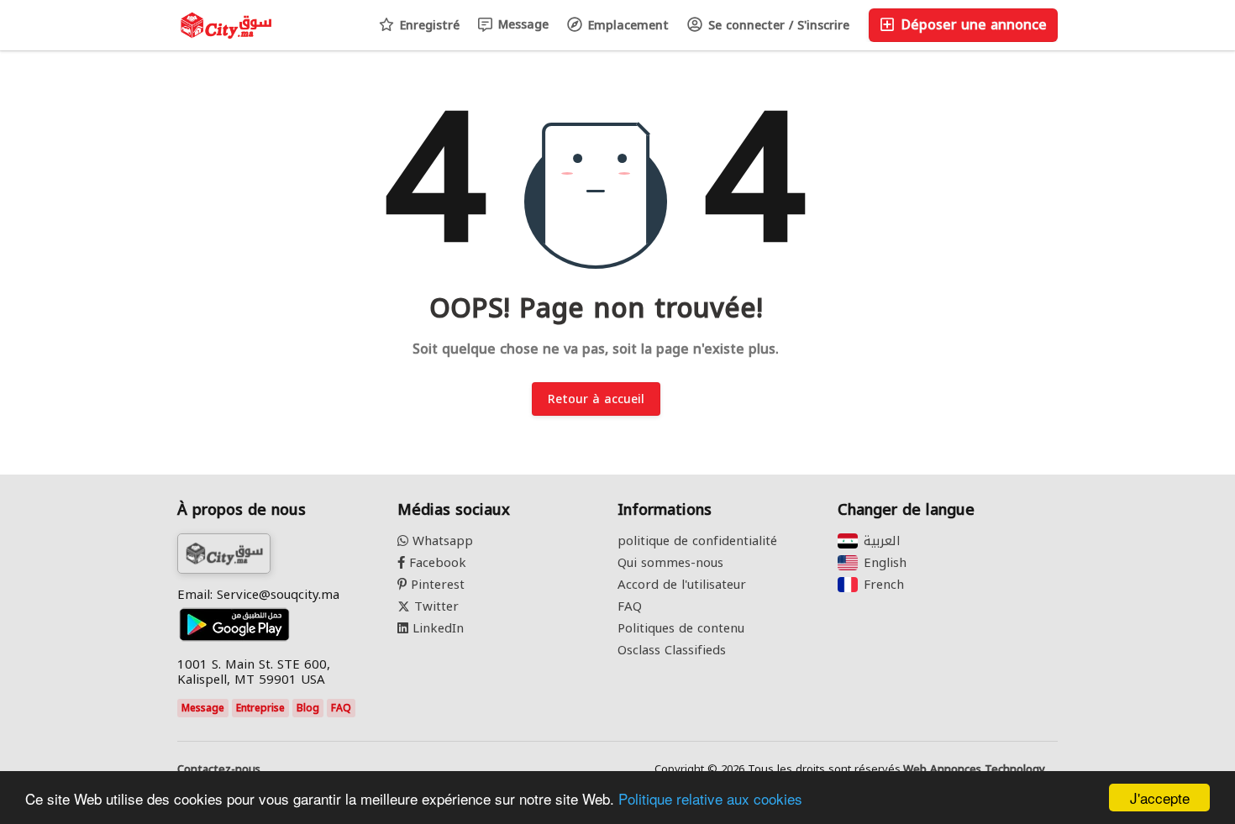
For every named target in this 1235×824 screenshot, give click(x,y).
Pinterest (436, 584)
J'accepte (1160, 797)
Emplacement (626, 25)
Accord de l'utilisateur (682, 584)
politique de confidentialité (697, 540)
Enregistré (428, 25)
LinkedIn (436, 628)
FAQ (341, 708)
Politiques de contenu (681, 628)
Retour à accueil (596, 399)
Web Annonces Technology (974, 769)
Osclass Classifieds (672, 650)
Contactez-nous (218, 769)
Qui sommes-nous (670, 562)
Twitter (434, 606)
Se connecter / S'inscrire (776, 25)
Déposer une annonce (971, 25)
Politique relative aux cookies (710, 798)
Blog (308, 708)
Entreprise (260, 708)
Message (521, 24)
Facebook (435, 562)
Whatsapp (440, 540)
